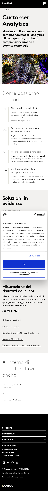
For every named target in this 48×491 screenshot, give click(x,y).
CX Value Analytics (11, 327)
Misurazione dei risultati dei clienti (18, 289)
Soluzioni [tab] (7, 428)
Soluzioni (6, 10)
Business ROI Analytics (12, 339)
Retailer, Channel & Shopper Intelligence (20, 333)
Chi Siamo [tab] (7, 440)
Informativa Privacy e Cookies (14, 477)
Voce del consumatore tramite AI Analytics (21, 345)
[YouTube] (3, 463)
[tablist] (24, 452)
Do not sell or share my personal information (24, 273)
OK (24, 264)
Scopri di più (10, 311)
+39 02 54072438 (11, 456)
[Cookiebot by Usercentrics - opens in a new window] (34, 214)
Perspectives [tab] (8, 434)
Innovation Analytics (11, 400)
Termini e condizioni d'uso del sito (16, 473)
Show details (34, 256)
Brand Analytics (9, 394)
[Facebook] (12, 463)
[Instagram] (17, 463)
